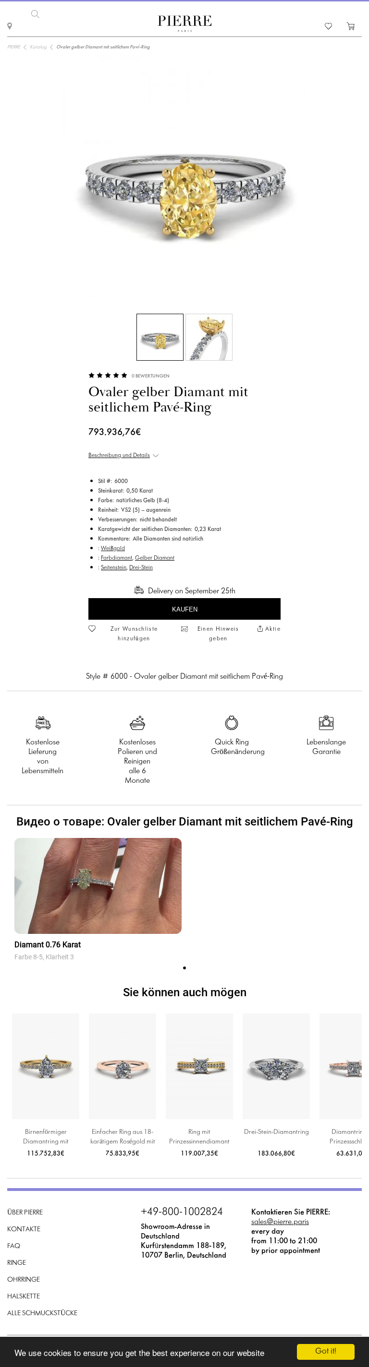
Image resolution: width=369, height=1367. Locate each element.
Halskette (23, 1297)
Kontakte (23, 1229)
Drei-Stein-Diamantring (276, 1132)
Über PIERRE (25, 1213)
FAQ (13, 1246)
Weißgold (113, 549)
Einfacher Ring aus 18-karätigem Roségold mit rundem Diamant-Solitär (122, 1138)
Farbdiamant (116, 558)
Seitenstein (113, 568)
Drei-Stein (141, 568)
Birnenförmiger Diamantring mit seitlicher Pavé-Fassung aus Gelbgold (45, 1138)
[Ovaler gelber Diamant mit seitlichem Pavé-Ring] (160, 337)
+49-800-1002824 (182, 1212)
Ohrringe (23, 1280)
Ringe (16, 1263)
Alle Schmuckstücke (42, 1313)
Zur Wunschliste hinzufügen (134, 634)
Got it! (325, 1351)
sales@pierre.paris (280, 1222)
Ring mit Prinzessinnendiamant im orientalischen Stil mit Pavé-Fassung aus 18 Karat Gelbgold (199, 1138)
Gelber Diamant (154, 558)
